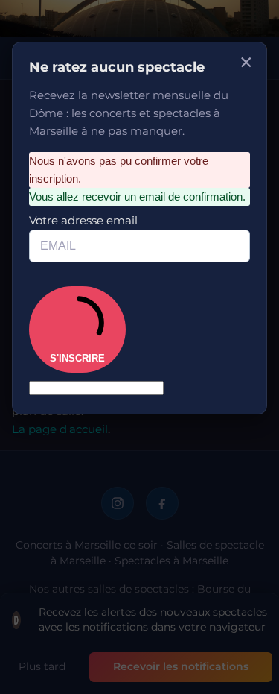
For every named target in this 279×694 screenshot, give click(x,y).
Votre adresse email (83, 220)
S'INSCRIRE (77, 358)
